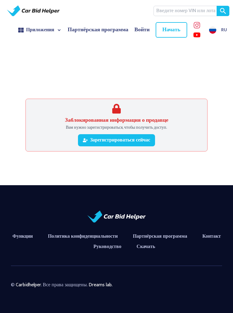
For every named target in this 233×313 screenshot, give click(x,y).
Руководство (107, 247)
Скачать (146, 247)
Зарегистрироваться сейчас (120, 140)
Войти (142, 30)
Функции (22, 236)
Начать (171, 29)
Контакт (211, 236)
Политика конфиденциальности (83, 236)
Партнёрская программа (98, 30)
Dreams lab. (101, 285)
